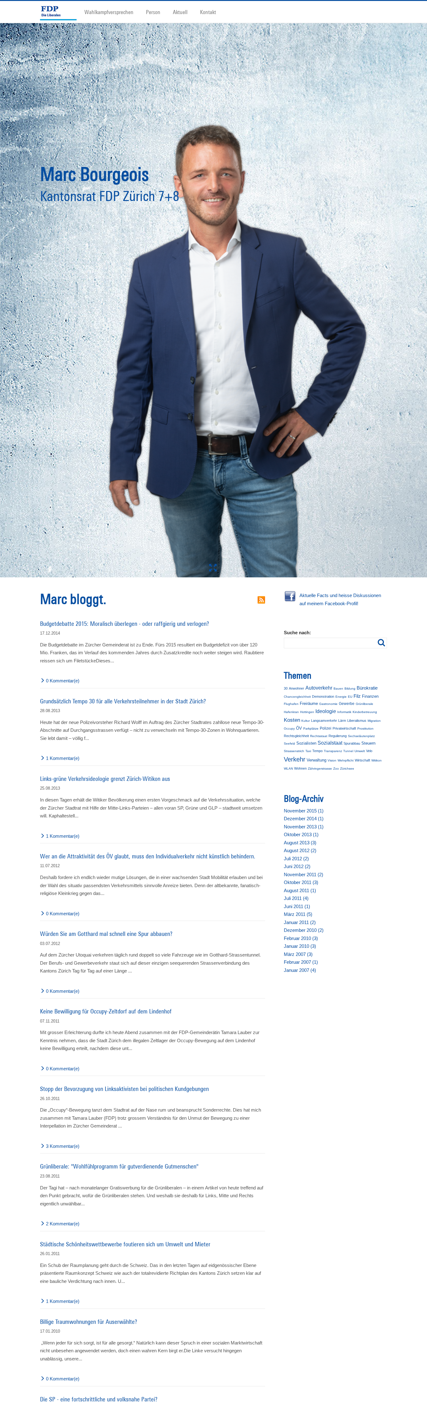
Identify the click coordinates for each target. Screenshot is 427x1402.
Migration (374, 725)
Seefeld (289, 749)
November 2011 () (303, 879)
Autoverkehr (318, 693)
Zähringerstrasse (320, 774)
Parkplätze (311, 734)
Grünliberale (364, 709)
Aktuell (180, 11)
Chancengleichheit (297, 702)
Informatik (344, 717)
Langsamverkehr (324, 725)
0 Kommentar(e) (62, 686)
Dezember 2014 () (304, 824)
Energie (341, 702)
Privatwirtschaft (344, 734)
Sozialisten (306, 748)
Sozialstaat (330, 748)
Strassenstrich (294, 756)
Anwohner (296, 693)
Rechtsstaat (318, 741)
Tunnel (348, 756)
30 (286, 693)
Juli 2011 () (296, 903)
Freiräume (309, 708)
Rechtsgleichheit (296, 741)
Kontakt (208, 11)
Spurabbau (352, 749)
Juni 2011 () (297, 911)
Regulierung (338, 741)
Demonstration (323, 702)
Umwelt (359, 756)
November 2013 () (304, 832)
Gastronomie (328, 709)
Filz (357, 701)
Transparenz (333, 756)
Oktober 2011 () (301, 887)
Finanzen (370, 701)
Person (153, 11)
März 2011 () (298, 919)
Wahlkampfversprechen (108, 11)
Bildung (349, 693)
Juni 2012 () (297, 871)
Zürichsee (347, 774)
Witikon (376, 765)
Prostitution (365, 734)
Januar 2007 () (300, 975)
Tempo (317, 756)
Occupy (289, 734)
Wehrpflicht (346, 765)
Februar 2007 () (301, 967)
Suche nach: (297, 638)
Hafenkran (291, 717)
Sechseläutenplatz (361, 741)
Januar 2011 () (300, 927)
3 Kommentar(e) (62, 1151)
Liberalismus (356, 725)
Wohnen (300, 774)
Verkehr (294, 764)
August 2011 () (300, 895)
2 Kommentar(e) (62, 1229)
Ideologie (325, 716)
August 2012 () (300, 855)
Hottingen (307, 717)
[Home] (61, 12)
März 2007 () (298, 959)
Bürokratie (367, 693)
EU (350, 702)
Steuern (368, 748)
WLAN (288, 774)
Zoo (336, 774)
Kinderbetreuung (365, 717)
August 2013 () (300, 848)
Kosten (292, 725)
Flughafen (291, 709)
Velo (369, 756)
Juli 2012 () (296, 864)
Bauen (338, 693)
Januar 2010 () (300, 951)
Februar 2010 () (301, 943)
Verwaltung (316, 765)
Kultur (305, 725)
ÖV (299, 733)
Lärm (342, 725)
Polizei (325, 733)
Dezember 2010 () (304, 935)
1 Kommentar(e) (62, 763)
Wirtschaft (362, 765)
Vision (332, 765)
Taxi (308, 756)
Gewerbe (346, 709)
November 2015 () (304, 816)
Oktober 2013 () (301, 839)
